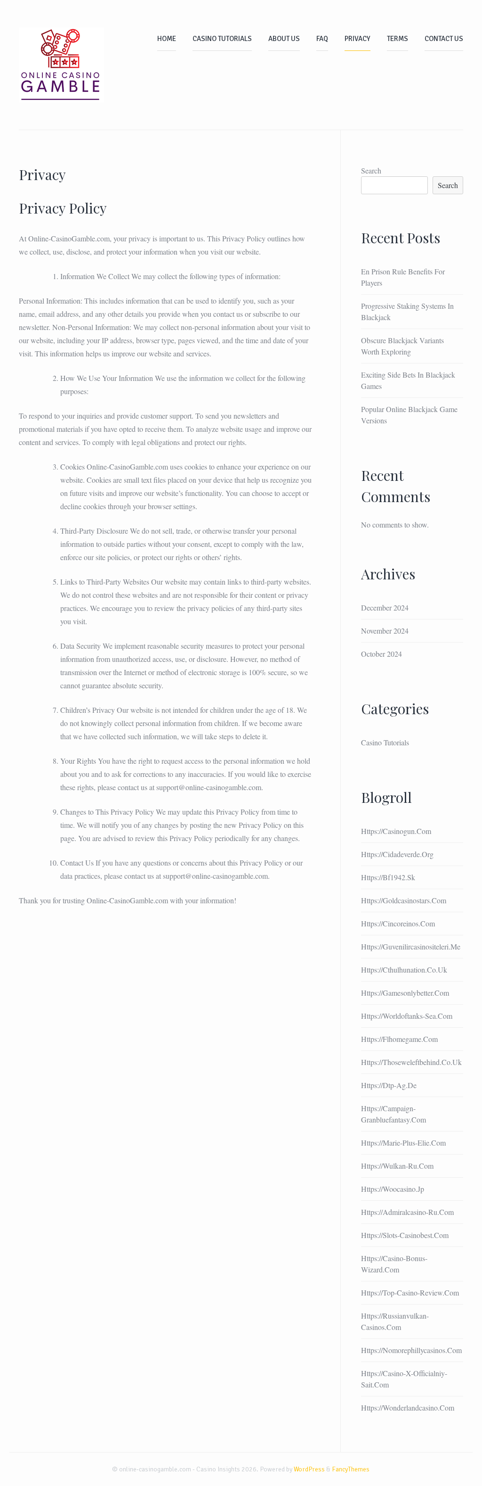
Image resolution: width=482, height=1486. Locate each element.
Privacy (357, 38)
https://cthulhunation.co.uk (404, 969)
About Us (284, 38)
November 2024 (385, 631)
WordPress (309, 1469)
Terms (397, 38)
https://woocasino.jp (392, 1189)
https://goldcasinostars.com (403, 900)
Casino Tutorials (222, 38)
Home (166, 38)
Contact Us (444, 38)
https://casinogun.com (396, 831)
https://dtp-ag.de (389, 1085)
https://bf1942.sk (388, 877)
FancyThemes (351, 1469)
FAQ (322, 38)
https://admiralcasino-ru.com (407, 1212)
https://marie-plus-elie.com (403, 1143)
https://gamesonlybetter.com (405, 993)
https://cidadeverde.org (397, 854)
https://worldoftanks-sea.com (406, 1016)
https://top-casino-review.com (410, 1292)
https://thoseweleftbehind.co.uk (411, 1062)
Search (371, 170)
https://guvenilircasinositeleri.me (410, 946)
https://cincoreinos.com (398, 923)
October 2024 (381, 654)
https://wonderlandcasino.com (407, 1407)
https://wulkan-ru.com (397, 1166)
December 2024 (385, 607)
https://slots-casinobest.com (405, 1235)
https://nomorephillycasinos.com (411, 1350)
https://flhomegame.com (399, 1039)
